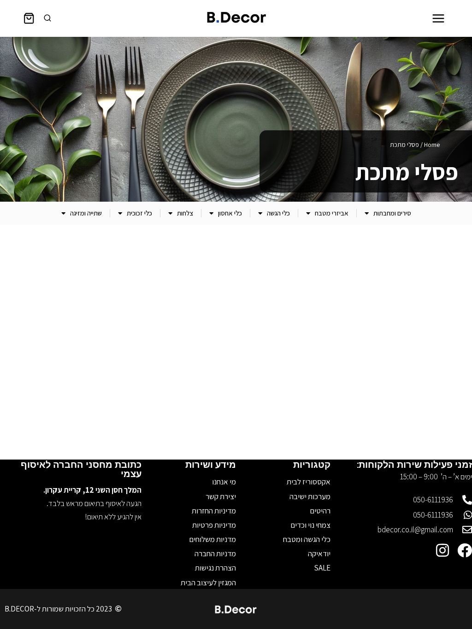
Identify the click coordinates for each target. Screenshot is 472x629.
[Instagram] (442, 550)
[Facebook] (464, 550)
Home (432, 144)
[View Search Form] (47, 18)
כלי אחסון (230, 213)
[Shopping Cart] (29, 18)
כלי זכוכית (139, 213)
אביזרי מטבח (331, 213)
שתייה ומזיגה (86, 213)
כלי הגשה (278, 213)
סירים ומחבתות (392, 213)
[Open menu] (438, 18)
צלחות (185, 213)
